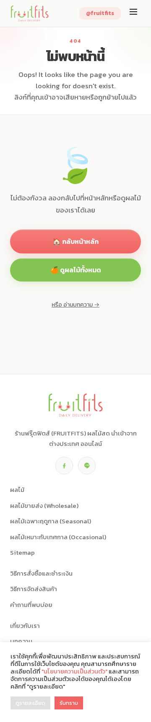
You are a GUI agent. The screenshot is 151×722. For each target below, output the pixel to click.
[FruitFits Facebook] (64, 465)
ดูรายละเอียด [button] (30, 703)
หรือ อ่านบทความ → (75, 304)
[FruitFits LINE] (87, 465)
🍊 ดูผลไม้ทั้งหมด (75, 270)
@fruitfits (100, 13)
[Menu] (133, 13)
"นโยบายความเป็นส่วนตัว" (74, 671)
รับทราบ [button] (69, 703)
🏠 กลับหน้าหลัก (75, 241)
